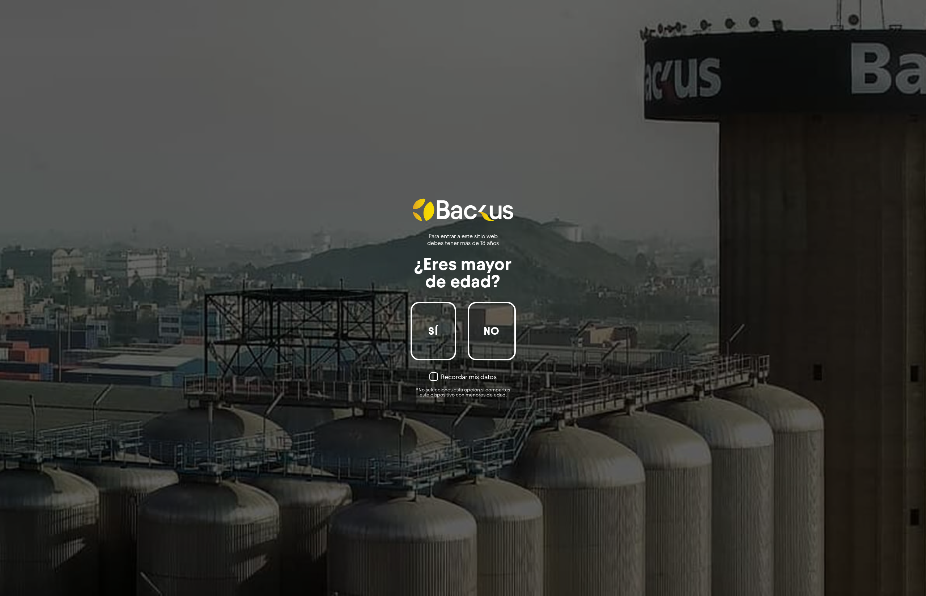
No (492, 331)
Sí (433, 331)
